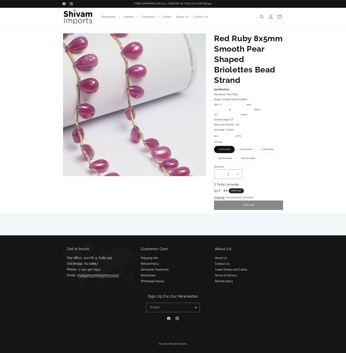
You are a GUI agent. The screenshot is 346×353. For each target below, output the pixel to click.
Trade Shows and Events (231, 269)
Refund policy (224, 281)
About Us (221, 258)
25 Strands (250, 159)
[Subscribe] (195, 307)
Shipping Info (149, 258)
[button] (110, 17)
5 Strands (270, 150)
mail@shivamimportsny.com (98, 275)
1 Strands (226, 150)
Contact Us (222, 263)
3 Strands (248, 150)
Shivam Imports (178, 344)
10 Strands (227, 159)
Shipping (219, 197)
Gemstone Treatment (155, 269)
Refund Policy (150, 263)
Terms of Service (226, 275)
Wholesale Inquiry (152, 281)
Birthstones (148, 275)
